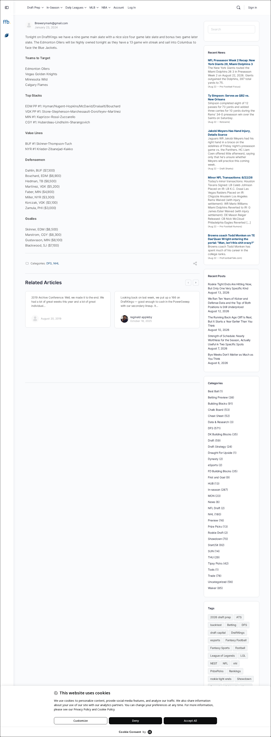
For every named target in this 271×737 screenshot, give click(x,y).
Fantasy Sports (220, 648)
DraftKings (238, 632)
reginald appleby (141, 317)
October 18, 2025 (141, 320)
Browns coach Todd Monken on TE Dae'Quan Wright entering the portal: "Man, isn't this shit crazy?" (231, 239)
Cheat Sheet (216, 415)
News (211, 502)
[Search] (238, 7)
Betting (231, 625)
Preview (213, 520)
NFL (225, 663)
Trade (211, 575)
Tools (211, 569)
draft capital (218, 632)
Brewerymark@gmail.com (51, 23)
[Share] (195, 264)
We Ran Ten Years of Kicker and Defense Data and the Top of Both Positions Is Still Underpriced (229, 303)
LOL (243, 655)
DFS (49, 263)
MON (211, 495)
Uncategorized (217, 581)
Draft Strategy (217, 446)
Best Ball (213, 391)
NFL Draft (214, 508)
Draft (211, 440)
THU (210, 557)
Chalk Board (215, 409)
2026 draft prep (220, 617)
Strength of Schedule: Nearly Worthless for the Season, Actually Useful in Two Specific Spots (229, 340)
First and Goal (216, 477)
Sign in (252, 7)
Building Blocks (217, 403)
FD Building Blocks (219, 471)
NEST (213, 663)
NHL (56, 263)
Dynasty (213, 459)
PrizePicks (217, 671)
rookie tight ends (221, 678)
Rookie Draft (215, 532)
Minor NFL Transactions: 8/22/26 (230, 177)
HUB (210, 483)
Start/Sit (213, 545)
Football (240, 648)
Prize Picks (215, 526)
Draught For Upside (220, 452)
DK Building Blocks (219, 434)
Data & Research (218, 422)
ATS (238, 617)
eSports (213, 465)
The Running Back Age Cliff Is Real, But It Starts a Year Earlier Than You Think (230, 321)
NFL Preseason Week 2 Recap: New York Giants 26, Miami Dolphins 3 (231, 62)
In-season (214, 489)
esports (215, 640)
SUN (211, 551)
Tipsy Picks (215, 563)
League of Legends (222, 655)
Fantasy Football (236, 640)
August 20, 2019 (51, 318)
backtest (216, 625)
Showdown (215, 538)
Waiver (212, 588)
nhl (235, 663)
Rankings (235, 671)
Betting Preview (218, 397)
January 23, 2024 (46, 27)
